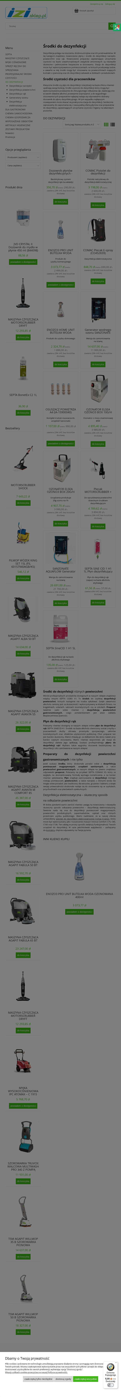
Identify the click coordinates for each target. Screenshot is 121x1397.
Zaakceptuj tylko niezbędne (38, 1379)
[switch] (110, 1385)
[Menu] (116, 1363)
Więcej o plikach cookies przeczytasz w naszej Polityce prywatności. (36, 1372)
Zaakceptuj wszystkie (86, 1379)
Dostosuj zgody (63, 1379)
